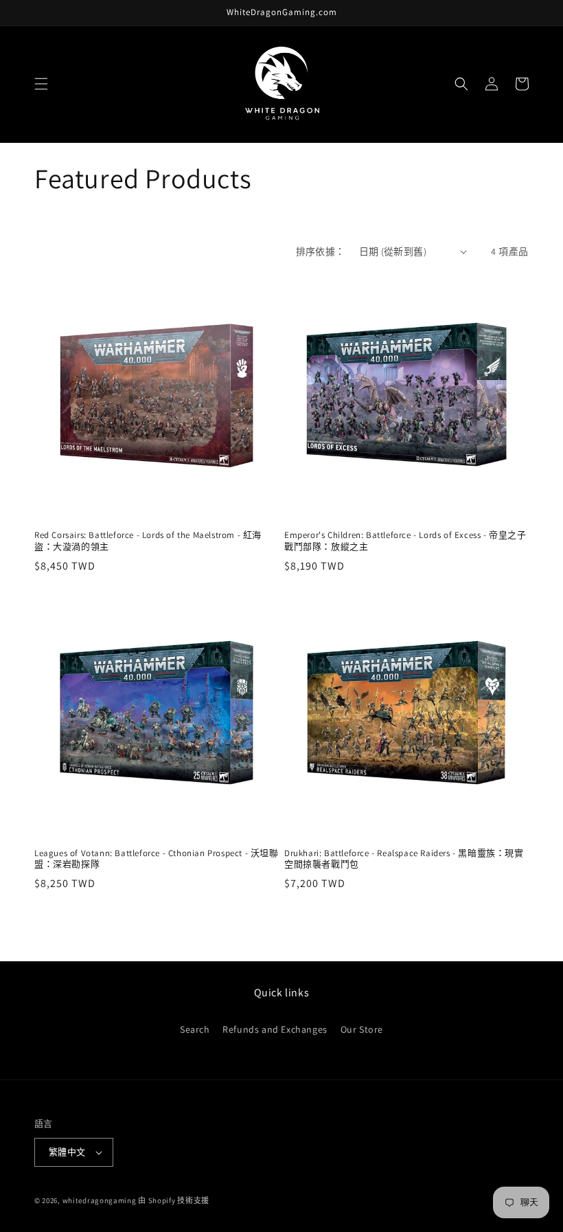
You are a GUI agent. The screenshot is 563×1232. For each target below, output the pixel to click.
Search (195, 1029)
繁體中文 (67, 1152)
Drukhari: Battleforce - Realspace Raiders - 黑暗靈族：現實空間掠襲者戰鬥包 (404, 859)
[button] (41, 84)
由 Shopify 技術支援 (173, 1200)
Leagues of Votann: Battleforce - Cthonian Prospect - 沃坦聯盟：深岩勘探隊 (156, 859)
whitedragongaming (99, 1200)
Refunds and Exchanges (275, 1029)
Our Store (362, 1029)
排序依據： (320, 251)
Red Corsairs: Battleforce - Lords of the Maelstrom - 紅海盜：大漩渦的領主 (148, 541)
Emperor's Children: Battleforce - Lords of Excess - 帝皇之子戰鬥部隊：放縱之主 (405, 541)
